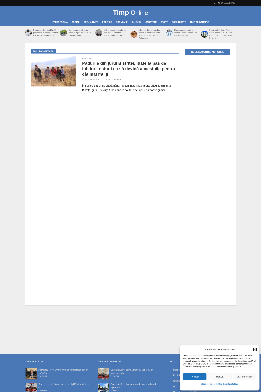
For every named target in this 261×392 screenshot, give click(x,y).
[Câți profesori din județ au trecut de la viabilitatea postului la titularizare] (98, 32)
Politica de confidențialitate (227, 384)
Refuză (219, 376)
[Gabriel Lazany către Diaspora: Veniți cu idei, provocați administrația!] (103, 373)
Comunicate (179, 22)
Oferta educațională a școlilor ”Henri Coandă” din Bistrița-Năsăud (185, 33)
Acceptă (195, 376)
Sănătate (151, 22)
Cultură (136, 22)
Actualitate (91, 22)
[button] (254, 349)
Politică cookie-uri (207, 384)
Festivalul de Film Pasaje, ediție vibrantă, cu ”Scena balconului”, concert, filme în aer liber (220, 34)
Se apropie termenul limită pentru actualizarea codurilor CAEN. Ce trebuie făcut (45, 33)
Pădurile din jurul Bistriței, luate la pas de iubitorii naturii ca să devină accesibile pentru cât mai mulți (128, 68)
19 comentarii (114, 79)
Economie (121, 22)
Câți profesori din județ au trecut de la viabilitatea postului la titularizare (115, 33)
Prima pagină (60, 22)
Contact (177, 381)
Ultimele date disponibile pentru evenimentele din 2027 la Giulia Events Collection (149, 34)
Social (76, 22)
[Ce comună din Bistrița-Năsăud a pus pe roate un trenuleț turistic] (63, 32)
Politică (107, 22)
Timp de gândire (199, 22)
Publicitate (178, 375)
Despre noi (178, 369)
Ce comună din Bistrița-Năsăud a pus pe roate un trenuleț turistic (79, 33)
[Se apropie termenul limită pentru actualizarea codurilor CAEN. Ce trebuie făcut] (28, 32)
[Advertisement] (130, 329)
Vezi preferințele (245, 376)
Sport (164, 22)
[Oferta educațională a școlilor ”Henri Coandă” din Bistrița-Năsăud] (169, 32)
